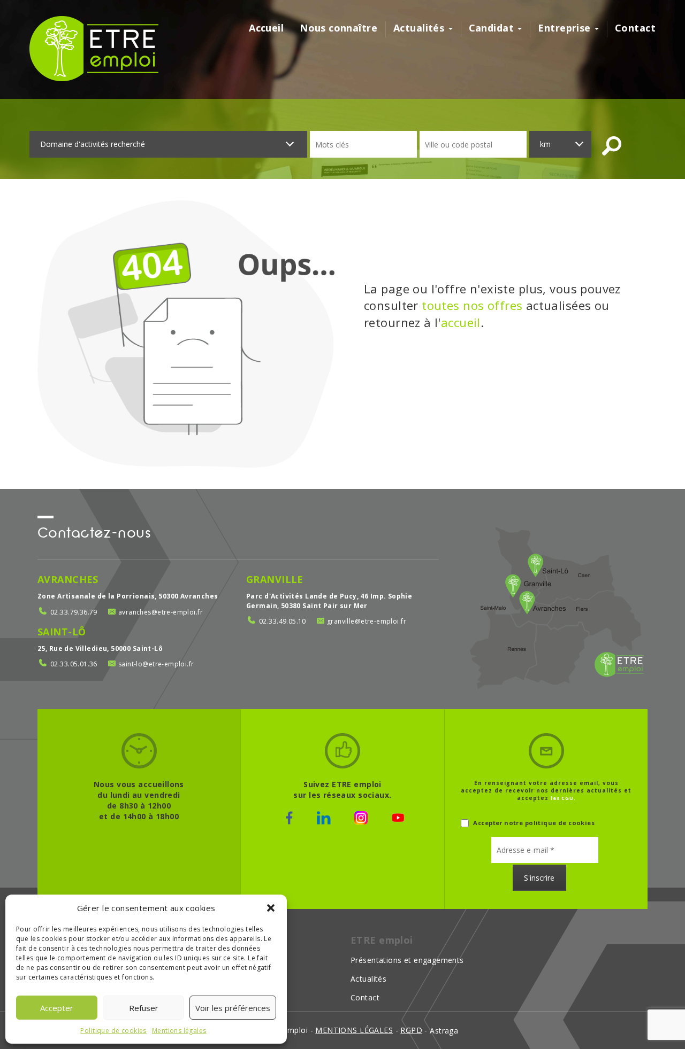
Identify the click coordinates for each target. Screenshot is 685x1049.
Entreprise (565, 27)
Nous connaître (338, 27)
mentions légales (354, 1030)
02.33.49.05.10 (282, 621)
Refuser (143, 1008)
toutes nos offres (472, 305)
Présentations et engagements (407, 960)
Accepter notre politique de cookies (533, 823)
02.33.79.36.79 (73, 612)
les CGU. (563, 798)
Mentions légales (179, 1030)
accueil (461, 322)
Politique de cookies (113, 1030)
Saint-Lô (61, 631)
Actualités (420, 27)
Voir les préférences (232, 1008)
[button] (270, 908)
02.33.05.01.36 (73, 664)
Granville (274, 579)
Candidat (493, 27)
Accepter (56, 1008)
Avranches (67, 579)
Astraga (444, 1030)
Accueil (266, 27)
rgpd (411, 1030)
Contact (635, 27)
